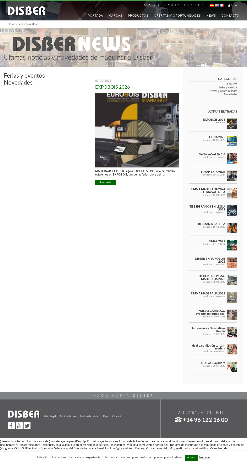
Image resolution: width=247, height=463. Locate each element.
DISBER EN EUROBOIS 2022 (210, 260)
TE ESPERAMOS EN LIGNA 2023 (207, 208)
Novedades (18, 83)
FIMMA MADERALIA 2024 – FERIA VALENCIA (208, 191)
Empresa (232, 84)
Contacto (230, 15)
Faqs (105, 416)
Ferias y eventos (24, 76)
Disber (26, 11)
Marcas (115, 15)
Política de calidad (89, 416)
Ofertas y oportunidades (222, 91)
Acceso (235, 5)
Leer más (105, 182)
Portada (95, 15)
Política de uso (68, 416)
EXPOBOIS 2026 (112, 87)
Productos (138, 15)
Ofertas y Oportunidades (177, 15)
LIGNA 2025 (217, 137)
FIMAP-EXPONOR (213, 171)
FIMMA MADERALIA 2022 (208, 293)
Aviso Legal (49, 416)
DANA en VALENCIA (212, 154)
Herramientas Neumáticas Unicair (208, 330)
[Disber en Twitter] (27, 425)
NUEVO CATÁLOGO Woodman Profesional (210, 312)
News (211, 15)
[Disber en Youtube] (19, 425)
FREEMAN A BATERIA (210, 224)
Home (11, 24)
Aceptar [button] (191, 457)
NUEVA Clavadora (213, 363)
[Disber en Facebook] (11, 425)
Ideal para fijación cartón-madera (208, 347)
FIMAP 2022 (217, 241)
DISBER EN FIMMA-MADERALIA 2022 (212, 278)
